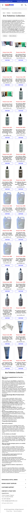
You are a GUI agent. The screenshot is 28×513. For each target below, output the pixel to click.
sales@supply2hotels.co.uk (11, 500)
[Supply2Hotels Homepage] (12, 5)
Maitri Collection (12, 35)
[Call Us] (25, 5)
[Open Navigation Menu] (2, 5)
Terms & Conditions (18, 511)
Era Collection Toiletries (16, 12)
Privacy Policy (9, 511)
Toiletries (8, 12)
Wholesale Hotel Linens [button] (9, 479)
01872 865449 (7, 498)
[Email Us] (22, 5)
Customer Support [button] (8, 487)
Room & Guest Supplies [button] (9, 483)
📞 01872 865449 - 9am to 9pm (22, 1)
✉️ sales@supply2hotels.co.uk (6, 1)
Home (4, 12)
